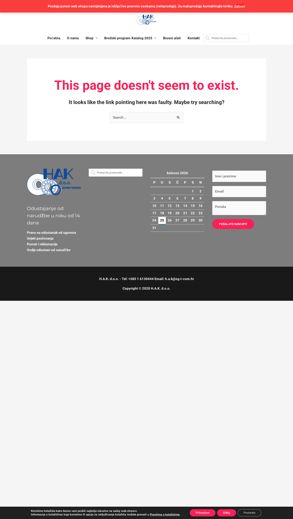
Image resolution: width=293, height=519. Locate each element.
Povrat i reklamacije (42, 244)
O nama (73, 38)
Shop (89, 38)
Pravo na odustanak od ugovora (51, 233)
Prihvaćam (202, 513)
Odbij (226, 513)
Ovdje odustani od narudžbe (48, 250)
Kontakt (194, 38)
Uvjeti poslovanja (40, 238)
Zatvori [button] (239, 6)
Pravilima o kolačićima (165, 514)
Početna (53, 38)
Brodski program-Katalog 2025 (128, 38)
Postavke (249, 513)
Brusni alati (172, 38)
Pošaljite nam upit (233, 224)
